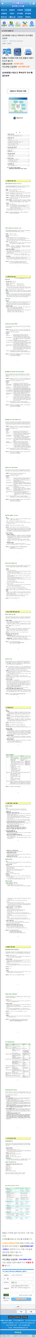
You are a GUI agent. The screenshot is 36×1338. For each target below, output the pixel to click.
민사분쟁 (20, 13)
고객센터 (20, 17)
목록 (18, 1306)
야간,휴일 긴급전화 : (16, 67)
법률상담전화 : (12, 64)
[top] (33, 1335)
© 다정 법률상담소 (18, 1320)
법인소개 (4, 10)
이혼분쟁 (20, 10)
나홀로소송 (12, 17)
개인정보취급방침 (30, 1320)
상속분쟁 (28, 10)
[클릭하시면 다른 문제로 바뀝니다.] (6, 1295)
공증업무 (12, 10)
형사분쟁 (28, 13)
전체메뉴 (28, 17)
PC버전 (25, 1317)
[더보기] (34, 13)
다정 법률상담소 (18, 3)
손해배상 (4, 13)
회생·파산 (4, 17)
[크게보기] (18, 102)
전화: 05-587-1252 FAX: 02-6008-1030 (18, 1325)
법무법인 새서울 (18, 6)
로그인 (11, 1317)
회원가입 (17, 1317)
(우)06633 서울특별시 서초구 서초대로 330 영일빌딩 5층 (18, 1323)
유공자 (12, 13)
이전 (21, 1311)
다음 (31, 1311)
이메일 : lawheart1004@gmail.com (18, 1327)
